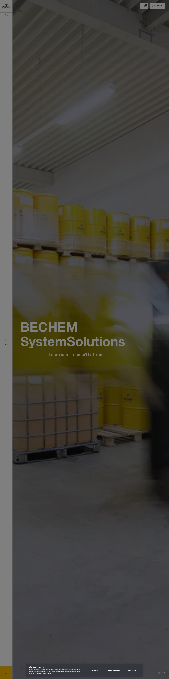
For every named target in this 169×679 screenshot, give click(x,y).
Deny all (95, 670)
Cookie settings (114, 670)
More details (47, 674)
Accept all (132, 670)
